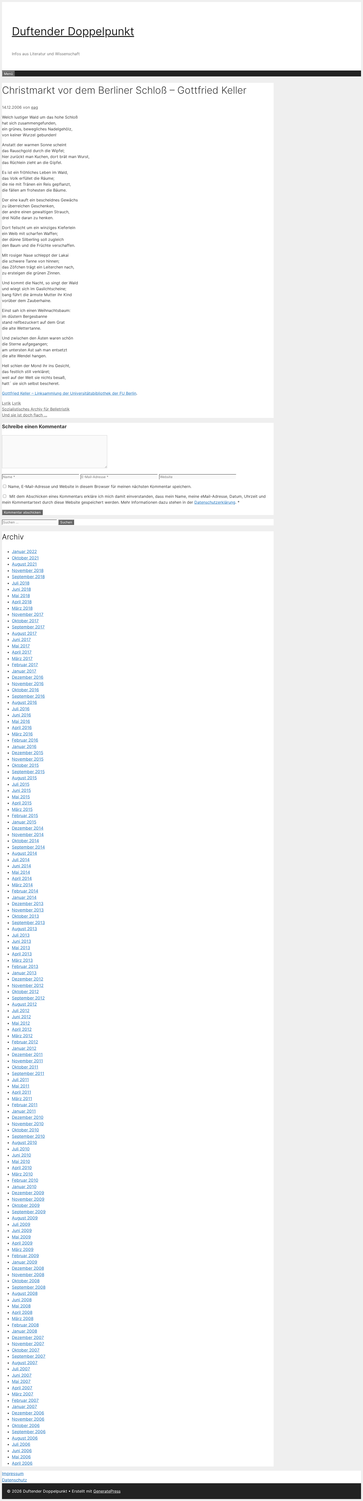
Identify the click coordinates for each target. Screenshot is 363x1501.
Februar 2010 (25, 1180)
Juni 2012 (21, 1016)
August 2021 (24, 564)
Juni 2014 (21, 865)
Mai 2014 (21, 872)
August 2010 (24, 1142)
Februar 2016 (25, 740)
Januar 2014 (24, 897)
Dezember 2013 (27, 903)
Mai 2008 (21, 1306)
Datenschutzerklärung (214, 502)
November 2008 (28, 1274)
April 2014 (22, 878)
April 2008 (22, 1312)
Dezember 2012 (27, 979)
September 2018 (28, 576)
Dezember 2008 (28, 1268)
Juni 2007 (22, 1375)
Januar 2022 (24, 551)
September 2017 (28, 627)
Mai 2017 (21, 645)
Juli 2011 (20, 1079)
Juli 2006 (21, 1444)
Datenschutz (14, 1480)
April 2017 (22, 652)
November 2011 (27, 1060)
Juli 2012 (20, 1010)
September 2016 (28, 696)
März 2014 (22, 884)
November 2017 (27, 614)
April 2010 (22, 1167)
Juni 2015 (21, 790)
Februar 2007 (25, 1400)
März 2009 (23, 1249)
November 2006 (28, 1419)
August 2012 (24, 1004)
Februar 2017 (25, 664)
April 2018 (22, 601)
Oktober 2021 (25, 557)
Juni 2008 (22, 1299)
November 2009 (28, 1199)
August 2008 (25, 1293)
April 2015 (22, 803)
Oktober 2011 (25, 1067)
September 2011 (28, 1073)
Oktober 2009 (26, 1205)
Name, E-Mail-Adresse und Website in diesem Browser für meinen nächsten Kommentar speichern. (99, 486)
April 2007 (22, 1387)
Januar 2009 (24, 1262)
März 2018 (22, 608)
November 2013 (28, 910)
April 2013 (22, 953)
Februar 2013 (25, 966)
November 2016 (28, 683)
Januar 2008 (24, 1331)
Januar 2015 (24, 822)
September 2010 (28, 1136)
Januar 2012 (24, 1048)
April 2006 (22, 1463)
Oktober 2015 (25, 765)
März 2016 (22, 734)
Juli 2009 (21, 1224)
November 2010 (28, 1123)
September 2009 (29, 1211)
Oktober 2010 (25, 1129)
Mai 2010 (21, 1161)
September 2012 (28, 998)
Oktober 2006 (26, 1425)
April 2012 (22, 1029)
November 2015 (27, 759)
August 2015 (24, 777)
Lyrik (6, 403)
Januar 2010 (24, 1186)
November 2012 (27, 985)
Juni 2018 (21, 589)
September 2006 (29, 1431)
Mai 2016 (21, 721)
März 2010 (22, 1174)
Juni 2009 (22, 1230)
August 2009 (25, 1217)
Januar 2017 (24, 671)
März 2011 (22, 1098)
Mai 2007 (21, 1381)
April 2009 (22, 1243)
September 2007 (28, 1356)
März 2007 (22, 1394)
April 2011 (21, 1092)
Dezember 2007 (28, 1337)
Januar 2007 (24, 1406)
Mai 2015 (21, 796)
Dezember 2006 (28, 1413)
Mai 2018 (21, 595)
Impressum (13, 1473)
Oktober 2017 (25, 620)
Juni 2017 (21, 639)
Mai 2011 (20, 1086)
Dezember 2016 (27, 677)
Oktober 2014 (25, 840)
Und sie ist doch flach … (24, 414)
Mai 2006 (21, 1456)
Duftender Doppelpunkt (73, 31)
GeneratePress (107, 1491)
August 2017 (24, 633)
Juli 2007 (21, 1368)
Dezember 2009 (28, 1192)
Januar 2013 (24, 972)
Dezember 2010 (27, 1117)
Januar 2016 (24, 746)
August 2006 (25, 1438)
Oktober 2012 (25, 991)
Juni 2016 (21, 715)
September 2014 (28, 847)
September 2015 (28, 771)
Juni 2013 (21, 941)
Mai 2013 (21, 947)
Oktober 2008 (26, 1280)
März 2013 (22, 960)
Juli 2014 (21, 859)
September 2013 (28, 922)
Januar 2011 (24, 1111)
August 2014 (24, 853)
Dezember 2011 (27, 1054)
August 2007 (25, 1362)
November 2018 (27, 570)
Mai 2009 (21, 1236)
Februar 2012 (25, 1041)
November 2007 (28, 1343)
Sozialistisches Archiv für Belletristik (36, 409)
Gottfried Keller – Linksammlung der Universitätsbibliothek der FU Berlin (69, 393)
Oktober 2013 (25, 916)
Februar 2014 (25, 891)
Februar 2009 (25, 1255)
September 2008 (28, 1287)
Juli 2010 (21, 1148)
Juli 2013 (21, 935)
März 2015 (22, 809)
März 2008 (22, 1318)
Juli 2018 (20, 583)
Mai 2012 (21, 1023)
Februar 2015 (25, 815)
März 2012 (22, 1035)
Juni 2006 (22, 1450)
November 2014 (28, 834)
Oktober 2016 (25, 689)
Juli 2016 (21, 708)
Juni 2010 (21, 1155)
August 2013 (24, 928)
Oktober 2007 (26, 1350)
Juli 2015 (20, 784)
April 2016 (22, 727)
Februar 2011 (25, 1104)
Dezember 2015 (27, 752)
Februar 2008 (25, 1324)
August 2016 (24, 702)
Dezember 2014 (27, 828)
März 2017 (22, 658)
